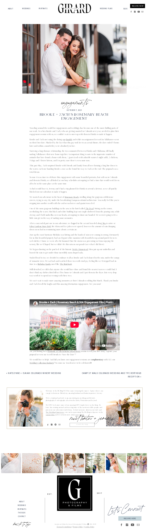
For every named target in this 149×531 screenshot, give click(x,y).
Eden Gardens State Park (40, 227)
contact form (50, 415)
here (48, 296)
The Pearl (89, 209)
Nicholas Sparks (44, 264)
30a (104, 224)
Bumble (69, 140)
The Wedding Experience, (55, 412)
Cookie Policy (89, 527)
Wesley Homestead (80, 250)
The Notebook (66, 264)
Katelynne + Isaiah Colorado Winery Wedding (34, 373)
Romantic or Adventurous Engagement (64, 352)
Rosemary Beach (72, 197)
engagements (74, 101)
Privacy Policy (78, 527)
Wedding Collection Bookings (41, 363)
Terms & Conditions (64, 527)
